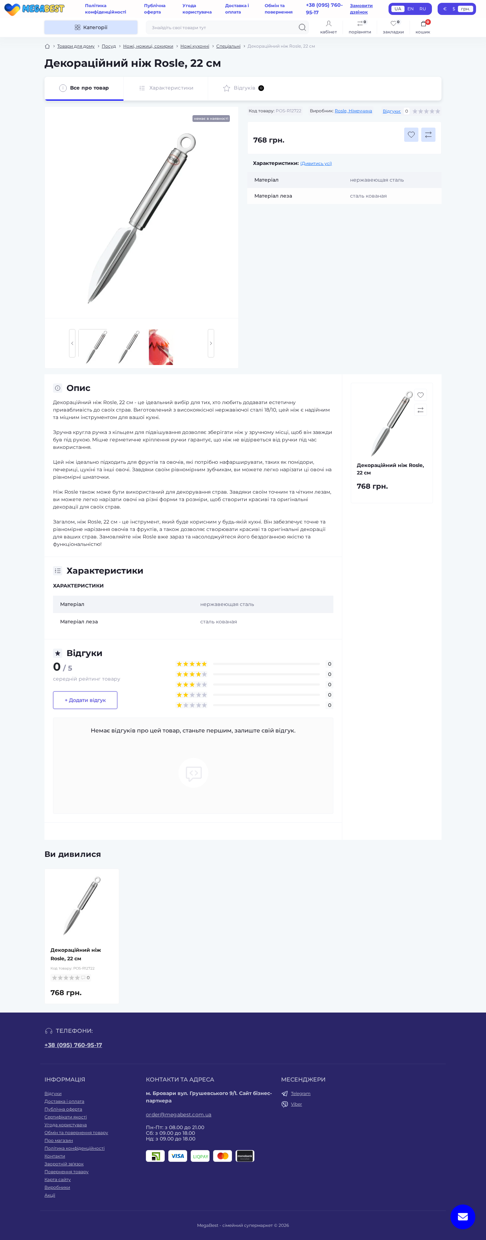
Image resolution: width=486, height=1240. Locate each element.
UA (398, 8)
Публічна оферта (63, 1109)
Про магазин (58, 1140)
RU (422, 8)
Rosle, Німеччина (353, 110)
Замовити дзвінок (361, 9)
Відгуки (53, 1093)
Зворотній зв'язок (64, 1163)
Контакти (54, 1156)
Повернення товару (66, 1171)
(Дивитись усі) (316, 163)
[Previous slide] (72, 343)
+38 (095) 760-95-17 (73, 1045)
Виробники (57, 1187)
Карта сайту (57, 1179)
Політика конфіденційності (74, 1148)
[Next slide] (211, 343)
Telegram (301, 1093)
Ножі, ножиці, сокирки (148, 46)
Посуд (109, 46)
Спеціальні (228, 46)
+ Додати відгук (85, 700)
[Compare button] (428, 135)
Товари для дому (76, 46)
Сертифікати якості (65, 1117)
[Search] (302, 27)
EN (410, 8)
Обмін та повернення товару (76, 1132)
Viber (296, 1104)
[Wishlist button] (411, 135)
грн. (465, 8)
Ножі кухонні (194, 46)
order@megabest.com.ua (178, 1114)
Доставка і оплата (64, 1101)
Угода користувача (65, 1124)
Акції (49, 1195)
